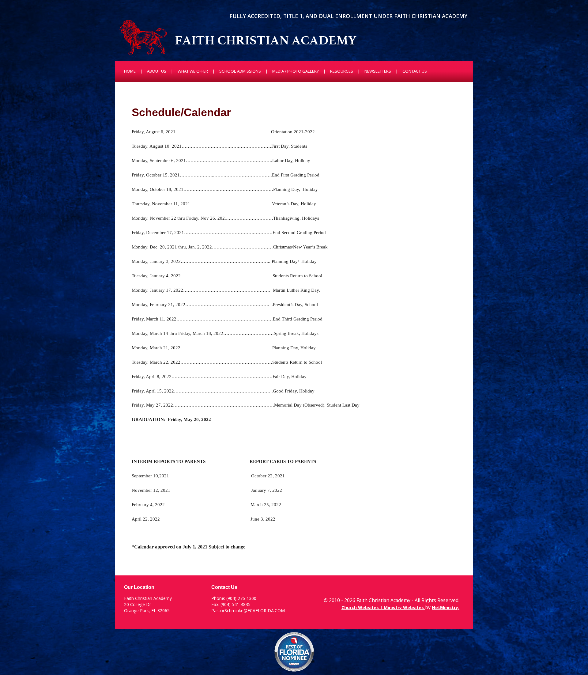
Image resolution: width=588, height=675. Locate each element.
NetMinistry (445, 607)
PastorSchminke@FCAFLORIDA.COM (248, 610)
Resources (341, 71)
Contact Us (414, 71)
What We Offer (193, 71)
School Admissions (240, 71)
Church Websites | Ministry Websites (383, 607)
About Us (156, 71)
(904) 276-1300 (241, 598)
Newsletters (377, 71)
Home (130, 71)
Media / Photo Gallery (295, 71)
